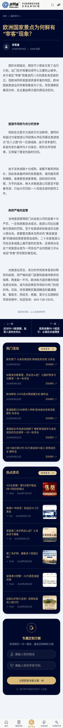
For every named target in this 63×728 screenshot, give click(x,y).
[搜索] (52, 5)
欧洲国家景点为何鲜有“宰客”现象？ (29, 30)
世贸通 (15, 44)
